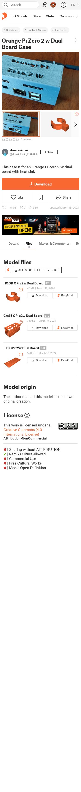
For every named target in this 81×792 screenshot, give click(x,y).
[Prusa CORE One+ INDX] (40, 225)
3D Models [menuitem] (19, 16)
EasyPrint (67, 295)
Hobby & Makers (36, 30)
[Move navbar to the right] (76, 16)
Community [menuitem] (68, 16)
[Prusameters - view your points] (53, 5)
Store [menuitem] (37, 16)
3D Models (12, 30)
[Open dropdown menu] (76, 40)
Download (43, 184)
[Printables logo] (4, 16)
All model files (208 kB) (38, 270)
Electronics (61, 30)
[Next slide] (75, 124)
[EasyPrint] (44, 5)
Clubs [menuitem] (50, 16)
